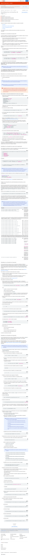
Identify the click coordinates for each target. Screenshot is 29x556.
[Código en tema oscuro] (26, 50)
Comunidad (11, 535)
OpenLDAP (3, 24)
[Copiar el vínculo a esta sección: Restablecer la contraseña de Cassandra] (17, 262)
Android (2, 544)
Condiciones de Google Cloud (13, 552)
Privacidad (2, 552)
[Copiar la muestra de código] (27, 50)
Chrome (2, 545)
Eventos (2, 536)
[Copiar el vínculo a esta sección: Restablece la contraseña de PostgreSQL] (17, 335)
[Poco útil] (27, 10)
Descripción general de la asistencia (14, 536)
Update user (10, 179)
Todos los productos (3, 549)
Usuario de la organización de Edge (7, 27)
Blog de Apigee (21, 538)
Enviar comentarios (24, 12)
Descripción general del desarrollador (22, 535)
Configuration (14, 10)
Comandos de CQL (13, 278)
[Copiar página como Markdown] (4, 13)
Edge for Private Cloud (4, 3)
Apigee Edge (2, 10)
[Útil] (26, 10)
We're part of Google (3, 535)
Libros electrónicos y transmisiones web (5, 539)
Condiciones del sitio (6, 552)
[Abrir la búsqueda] (19, 0)
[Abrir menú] (1, 1)
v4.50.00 (11, 3)
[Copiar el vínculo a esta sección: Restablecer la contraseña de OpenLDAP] (17, 33)
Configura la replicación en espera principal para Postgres (13, 342)
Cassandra (3, 28)
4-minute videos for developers (23, 537)
